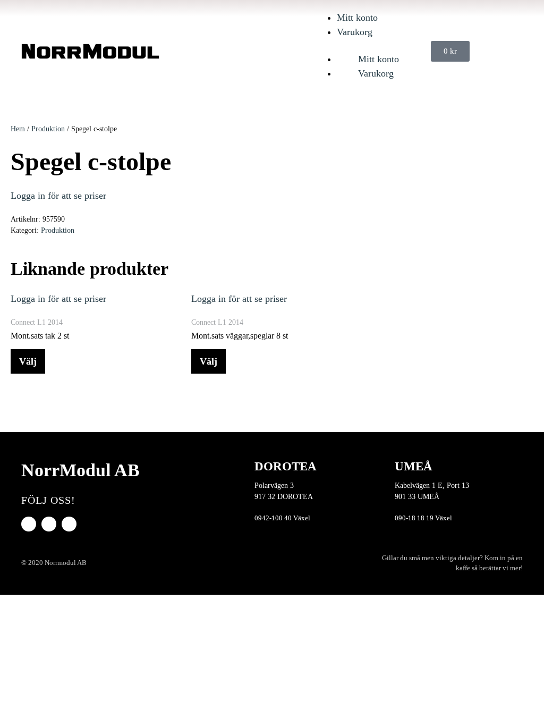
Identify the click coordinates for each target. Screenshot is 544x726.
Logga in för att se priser (58, 195)
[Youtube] (48, 524)
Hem (18, 129)
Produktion (48, 129)
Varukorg (354, 32)
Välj (28, 361)
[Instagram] (69, 524)
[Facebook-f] (28, 524)
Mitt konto (357, 17)
